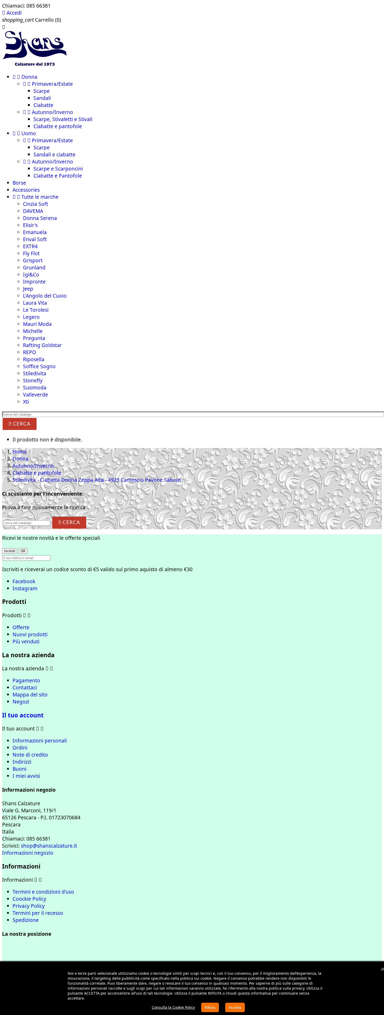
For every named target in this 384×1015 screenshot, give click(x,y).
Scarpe (41, 90)
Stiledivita (34, 373)
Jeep (28, 288)
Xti (26, 401)
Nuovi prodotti (30, 634)
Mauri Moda (37, 323)
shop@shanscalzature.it (49, 845)
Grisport (33, 260)
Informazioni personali (40, 740)
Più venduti (26, 641)
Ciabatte (43, 105)
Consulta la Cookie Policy (173, 1007)
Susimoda (34, 387)
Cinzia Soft (35, 203)
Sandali (42, 97)
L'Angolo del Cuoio (45, 295)
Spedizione (26, 919)
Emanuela (35, 232)
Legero (31, 316)
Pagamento (26, 680)
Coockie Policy (29, 898)
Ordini (20, 747)
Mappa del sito (30, 694)
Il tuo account (23, 715)
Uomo (24, 133)
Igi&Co (31, 274)
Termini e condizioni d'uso (43, 891)
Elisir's (30, 225)
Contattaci (25, 687)
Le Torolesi (36, 309)
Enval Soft (35, 239)
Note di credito (30, 754)
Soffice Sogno (39, 366)
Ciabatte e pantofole (57, 126)
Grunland (34, 267)
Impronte (34, 281)
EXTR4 (30, 246)
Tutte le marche (36, 196)
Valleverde (35, 394)
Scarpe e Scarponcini (58, 168)
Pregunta (34, 338)
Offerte (21, 627)
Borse (19, 182)
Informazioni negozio (27, 852)
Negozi (21, 701)
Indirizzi (22, 761)
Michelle (33, 330)
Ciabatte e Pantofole (57, 175)
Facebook (24, 581)
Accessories (26, 189)
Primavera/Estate (48, 83)
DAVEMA (33, 210)
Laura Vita (35, 302)
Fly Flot (31, 253)
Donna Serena (40, 218)
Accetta (235, 1007)
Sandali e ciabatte (54, 154)
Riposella (33, 359)
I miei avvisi (26, 775)
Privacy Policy (29, 905)
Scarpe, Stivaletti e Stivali (62, 119)
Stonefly (33, 380)
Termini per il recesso (38, 912)
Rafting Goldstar (42, 345)
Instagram (25, 588)
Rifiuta (210, 1007)
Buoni (19, 768)
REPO (29, 352)
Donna (25, 76)
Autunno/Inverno (48, 112)
